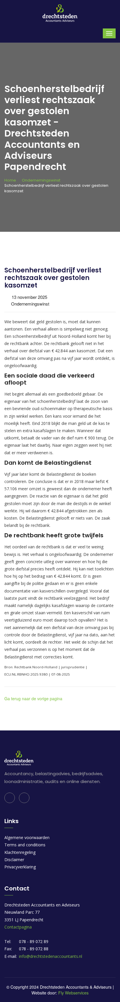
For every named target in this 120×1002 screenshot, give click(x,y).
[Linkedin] (9, 798)
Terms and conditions (24, 844)
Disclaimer (14, 859)
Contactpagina (18, 927)
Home (10, 180)
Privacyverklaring (20, 867)
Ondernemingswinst (41, 180)
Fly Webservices (73, 993)
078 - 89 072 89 (33, 941)
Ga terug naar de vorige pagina (33, 698)
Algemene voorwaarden (27, 837)
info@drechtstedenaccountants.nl (50, 956)
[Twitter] (24, 798)
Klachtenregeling (20, 852)
